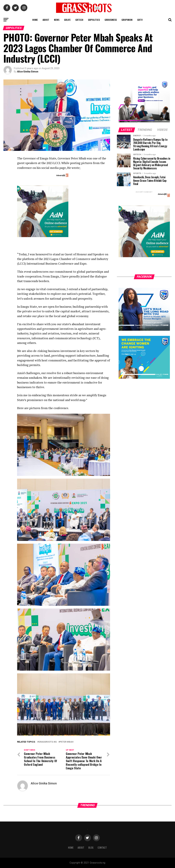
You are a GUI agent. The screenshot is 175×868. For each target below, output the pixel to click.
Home (35, 19)
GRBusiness (111, 19)
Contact (102, 847)
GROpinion (127, 19)
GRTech (79, 19)
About (46, 19)
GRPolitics (94, 19)
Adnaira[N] (60, 175)
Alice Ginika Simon (27, 71)
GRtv (140, 19)
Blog (90, 847)
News (56, 19)
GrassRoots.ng (48, 742)
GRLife (67, 19)
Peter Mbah (66, 742)
